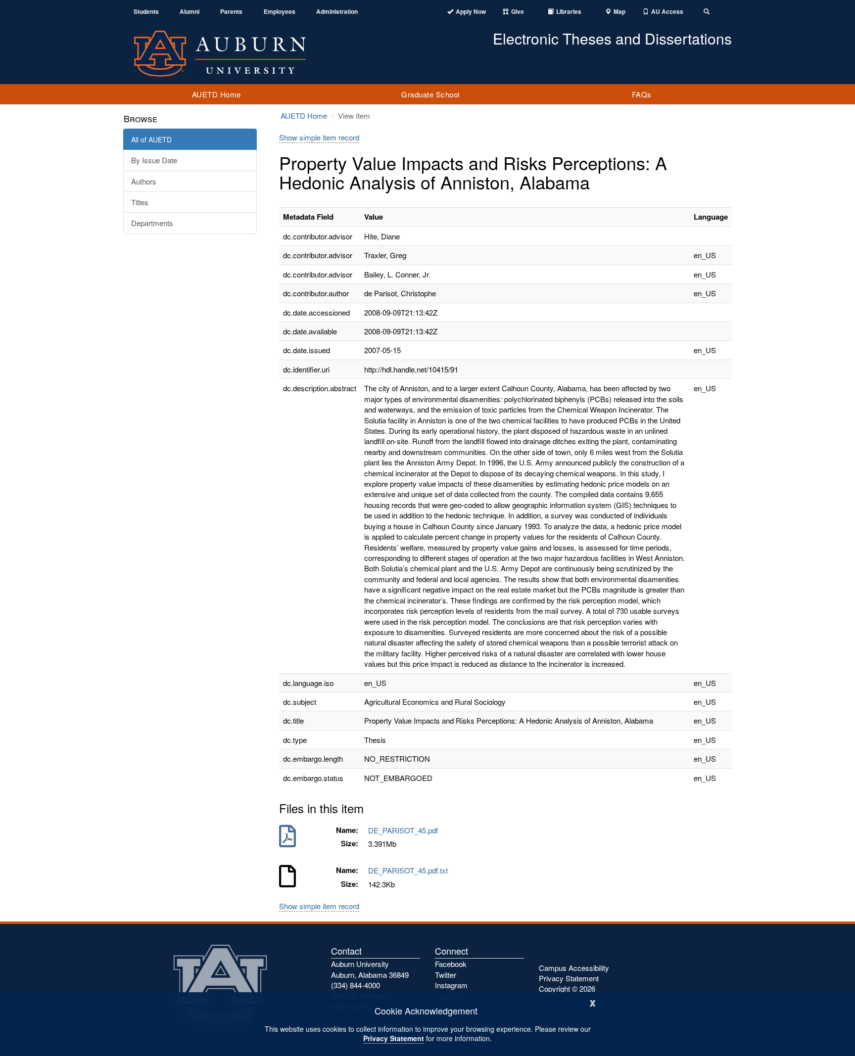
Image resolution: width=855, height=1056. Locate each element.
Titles (139, 202)
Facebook (451, 964)
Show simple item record (319, 137)
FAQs (642, 94)
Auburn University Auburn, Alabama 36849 (370, 969)
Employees (279, 11)
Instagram (451, 985)
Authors (143, 181)
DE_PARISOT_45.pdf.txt (410, 870)
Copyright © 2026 (567, 988)
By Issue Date (154, 160)
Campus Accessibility (574, 968)
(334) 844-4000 (355, 985)
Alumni (189, 11)
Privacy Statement (393, 1038)
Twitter (445, 974)
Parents (231, 11)
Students (146, 11)
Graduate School (430, 94)
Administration (337, 11)
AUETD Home (216, 94)
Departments (152, 223)
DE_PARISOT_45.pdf (405, 830)
